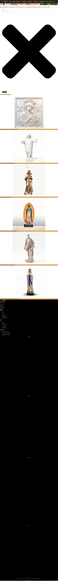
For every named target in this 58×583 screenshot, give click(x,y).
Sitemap (29, 580)
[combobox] (29, 11)
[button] (20, 1)
